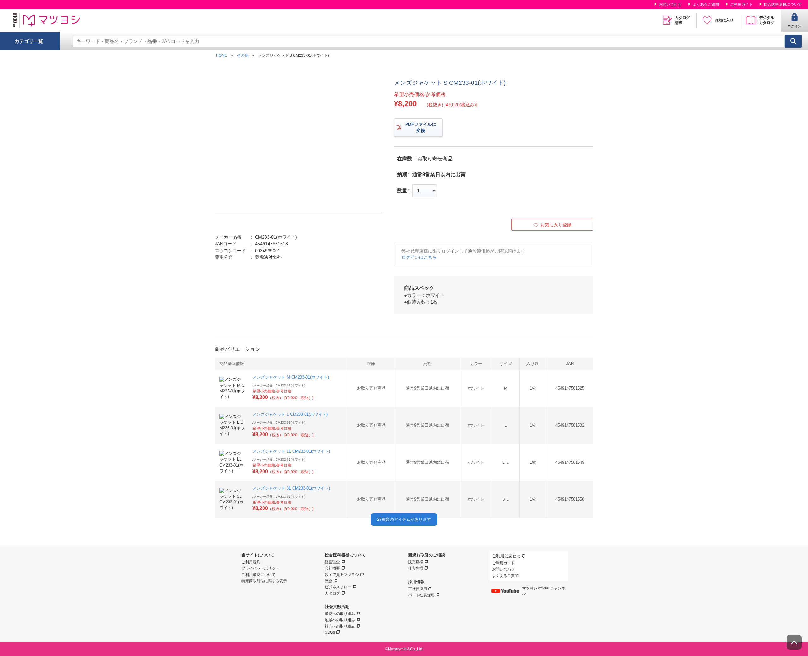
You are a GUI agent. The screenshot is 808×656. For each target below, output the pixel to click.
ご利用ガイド (741, 4)
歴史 (328, 581)
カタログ (332, 593)
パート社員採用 (421, 595)
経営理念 (332, 562)
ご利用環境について (258, 574)
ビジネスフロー (338, 587)
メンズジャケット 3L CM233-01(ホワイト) (291, 488)
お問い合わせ (670, 4)
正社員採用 (417, 589)
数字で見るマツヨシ (342, 574)
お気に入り (724, 20)
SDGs (330, 632)
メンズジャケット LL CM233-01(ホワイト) (291, 451)
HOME (221, 55)
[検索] (793, 41)
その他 (242, 55)
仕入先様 (415, 568)
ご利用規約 (250, 562)
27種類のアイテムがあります (404, 519)
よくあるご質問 (705, 4)
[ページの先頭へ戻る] (794, 642)
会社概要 (332, 568)
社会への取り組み (340, 626)
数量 (402, 190)
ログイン (794, 26)
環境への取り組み (340, 614)
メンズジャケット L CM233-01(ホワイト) (290, 414)
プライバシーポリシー (260, 568)
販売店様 (415, 562)
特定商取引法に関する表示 (264, 581)
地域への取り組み (340, 620)
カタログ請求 (682, 20)
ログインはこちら (419, 257)
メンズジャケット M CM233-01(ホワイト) (290, 377)
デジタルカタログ (766, 20)
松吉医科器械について (783, 4)
